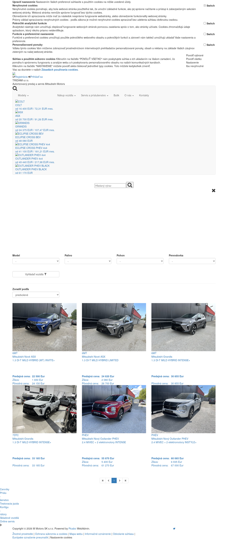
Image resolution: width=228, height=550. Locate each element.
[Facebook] (169, 528)
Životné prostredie (22, 534)
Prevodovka (176, 255)
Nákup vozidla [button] (65, 95)
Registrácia (21, 76)
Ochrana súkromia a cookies (51, 534)
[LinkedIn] (176, 528)
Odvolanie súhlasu (123, 534)
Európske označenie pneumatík (30, 537)
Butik (116, 95)
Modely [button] (22, 95)
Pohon (121, 255)
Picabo (72, 528)
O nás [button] (128, 95)
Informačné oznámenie (98, 534)
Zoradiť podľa (20, 289)
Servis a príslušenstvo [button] (94, 95)
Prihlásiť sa (36, 76)
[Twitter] (174, 528)
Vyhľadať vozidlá (34, 274)
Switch (211, 5)
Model (16, 255)
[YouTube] (170, 528)
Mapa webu (76, 534)
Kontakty (144, 95)
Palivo (68, 255)
